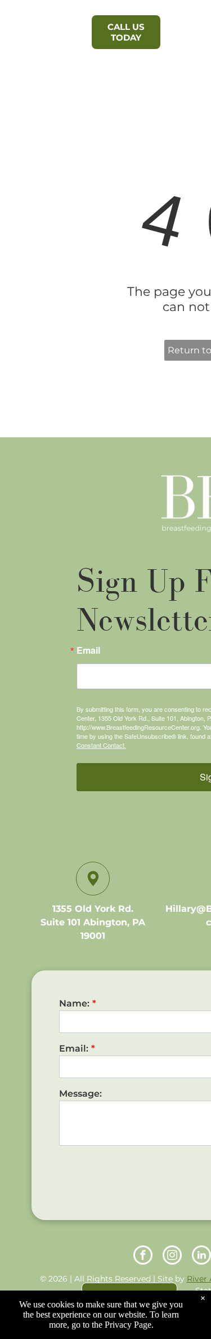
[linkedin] (201, 1256)
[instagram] (172, 1256)
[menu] (194, 28)
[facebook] (142, 1256)
